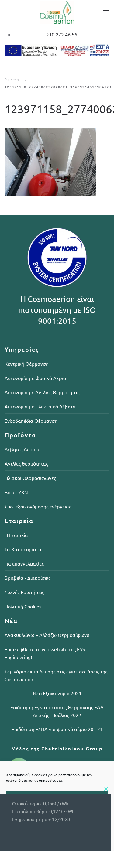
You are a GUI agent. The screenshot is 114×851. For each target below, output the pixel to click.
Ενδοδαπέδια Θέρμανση (31, 421)
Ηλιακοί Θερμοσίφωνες (30, 478)
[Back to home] (57, 12)
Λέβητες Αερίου (22, 449)
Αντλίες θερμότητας (26, 463)
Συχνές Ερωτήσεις (24, 592)
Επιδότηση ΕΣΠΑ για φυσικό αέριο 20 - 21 (57, 729)
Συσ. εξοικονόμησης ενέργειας (38, 506)
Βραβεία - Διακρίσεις (27, 578)
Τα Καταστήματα (23, 549)
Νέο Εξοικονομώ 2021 (57, 693)
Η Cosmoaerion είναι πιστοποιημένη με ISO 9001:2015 (57, 310)
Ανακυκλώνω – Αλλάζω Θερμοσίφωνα (47, 635)
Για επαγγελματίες (24, 563)
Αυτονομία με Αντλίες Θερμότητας (42, 392)
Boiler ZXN (16, 492)
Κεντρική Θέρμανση (27, 364)
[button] (106, 12)
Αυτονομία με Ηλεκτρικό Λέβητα (40, 406)
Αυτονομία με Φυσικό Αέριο (35, 378)
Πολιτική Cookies (23, 606)
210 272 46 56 (61, 34)
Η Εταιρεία (16, 535)
